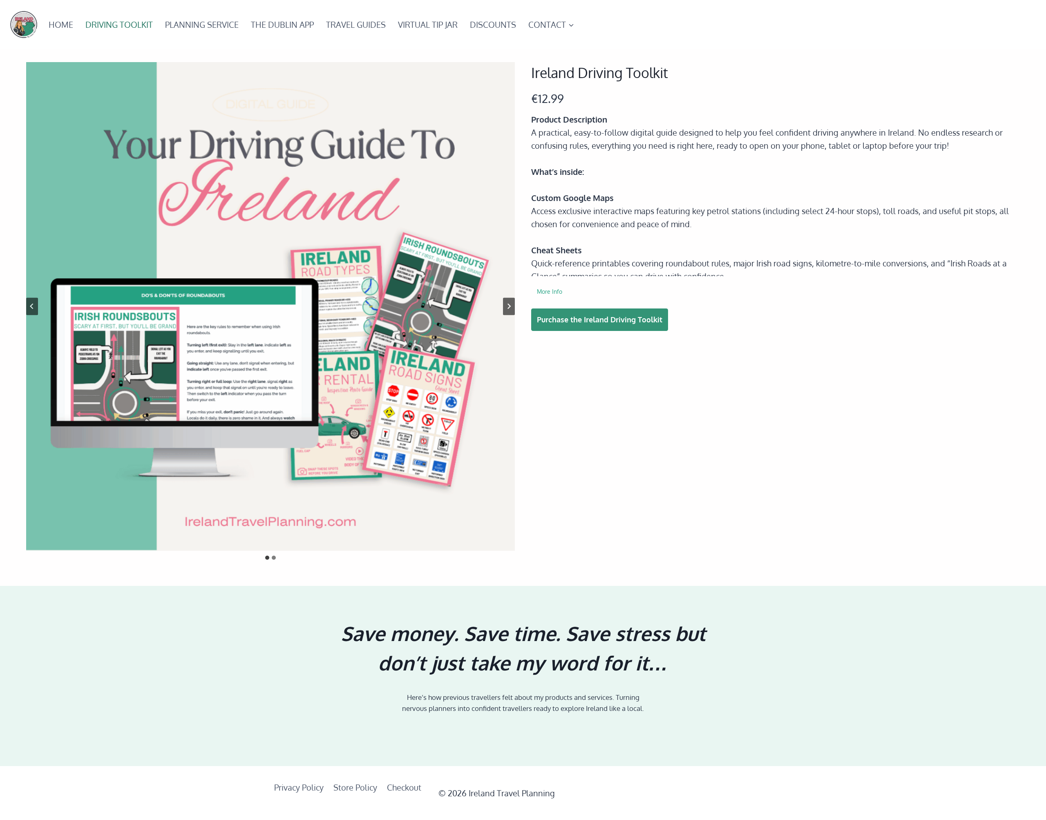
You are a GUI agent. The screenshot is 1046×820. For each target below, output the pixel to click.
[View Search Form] (1026, 24)
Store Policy (355, 787)
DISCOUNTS (493, 24)
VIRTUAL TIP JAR (428, 24)
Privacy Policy (299, 787)
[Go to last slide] (32, 306)
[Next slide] (509, 306)
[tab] (267, 558)
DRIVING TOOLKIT (119, 24)
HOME (61, 24)
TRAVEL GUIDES (356, 24)
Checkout (404, 787)
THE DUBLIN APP (282, 24)
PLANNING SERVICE (202, 24)
